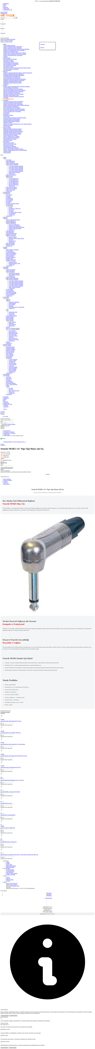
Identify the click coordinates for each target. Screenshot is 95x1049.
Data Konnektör (12, 370)
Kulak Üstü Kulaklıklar (20, 90)
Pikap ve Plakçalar (13, 338)
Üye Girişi (43, 44)
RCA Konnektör (12, 364)
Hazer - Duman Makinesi (21, 150)
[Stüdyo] (5, 56)
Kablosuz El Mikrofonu (14, 224)
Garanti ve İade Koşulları (11, 873)
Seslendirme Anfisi (13, 312)
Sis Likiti (11, 388)
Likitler (9, 151)
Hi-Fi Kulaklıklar (16, 92)
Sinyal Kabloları (15, 137)
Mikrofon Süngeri (13, 237)
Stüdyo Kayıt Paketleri (20, 50)
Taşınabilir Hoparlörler (20, 109)
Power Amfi (11, 313)
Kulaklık (5, 85)
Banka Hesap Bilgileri (11, 866)
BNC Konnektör (12, 369)
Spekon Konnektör (13, 367)
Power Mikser (12, 304)
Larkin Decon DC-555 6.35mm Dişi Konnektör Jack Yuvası (14, 755)
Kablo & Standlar (7, 127)
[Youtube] (49, 894)
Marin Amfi (11, 323)
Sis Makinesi (13, 146)
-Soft (41, 913)
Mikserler (11, 115)
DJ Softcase (11, 209)
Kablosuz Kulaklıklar (19, 94)
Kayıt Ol (42, 47)
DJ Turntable (13, 65)
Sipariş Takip (6, 8)
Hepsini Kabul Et (13, 1015)
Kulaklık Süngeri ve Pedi (14, 263)
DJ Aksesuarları (15, 69)
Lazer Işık (11, 145)
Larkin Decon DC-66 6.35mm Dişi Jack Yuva (11, 767)
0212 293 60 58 (4, 12)
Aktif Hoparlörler (16, 119)
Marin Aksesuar (12, 324)
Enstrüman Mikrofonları (20, 79)
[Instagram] (49, 895)
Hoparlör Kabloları (17, 130)
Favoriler (8, 880)
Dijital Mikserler (12, 303)
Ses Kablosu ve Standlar (8, 431)
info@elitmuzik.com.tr (14, 885)
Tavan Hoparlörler (17, 111)
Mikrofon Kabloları (17, 81)
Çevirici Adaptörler (13, 359)
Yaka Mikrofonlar (16, 77)
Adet (2, 465)
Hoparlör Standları (17, 134)
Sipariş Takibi (9, 864)
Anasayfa (8, 430)
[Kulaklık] (5, 97)
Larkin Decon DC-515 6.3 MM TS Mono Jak (11, 732)
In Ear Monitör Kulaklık (20, 117)
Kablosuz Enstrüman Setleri (15, 228)
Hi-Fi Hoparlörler (16, 107)
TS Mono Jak (12, 362)
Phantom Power (12, 241)
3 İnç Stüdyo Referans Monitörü (16, 166)
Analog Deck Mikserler (14, 302)
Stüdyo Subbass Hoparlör (14, 172)
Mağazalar (5, 7)
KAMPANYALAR (7, 9)
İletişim (5, 4)
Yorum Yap (3, 445)
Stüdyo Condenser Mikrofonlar (25, 72)
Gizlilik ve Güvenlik (10, 874)
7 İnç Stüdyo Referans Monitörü (16, 169)
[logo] (7, 16)
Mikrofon (5, 71)
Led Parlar (11, 142)
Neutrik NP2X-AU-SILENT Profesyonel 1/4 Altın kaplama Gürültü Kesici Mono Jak (19, 854)
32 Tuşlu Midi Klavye (14, 179)
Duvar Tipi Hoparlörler (20, 110)
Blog (4, 6)
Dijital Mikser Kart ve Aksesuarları (16, 307)
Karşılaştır (3, 713)
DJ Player (11, 60)
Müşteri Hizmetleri (10, 867)
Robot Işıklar (13, 144)
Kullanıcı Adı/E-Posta (5, 418)
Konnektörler (13, 139)
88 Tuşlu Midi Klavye (14, 184)
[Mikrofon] (6, 84)
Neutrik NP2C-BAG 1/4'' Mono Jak (8, 841)
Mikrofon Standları (17, 82)
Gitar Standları (14, 135)
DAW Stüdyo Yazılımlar (20, 54)
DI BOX (11, 122)
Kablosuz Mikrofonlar (19, 75)
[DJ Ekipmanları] (7, 70)
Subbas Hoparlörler (17, 102)
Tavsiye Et (5, 482)
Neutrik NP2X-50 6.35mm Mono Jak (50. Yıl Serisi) (12, 780)
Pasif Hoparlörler (16, 120)
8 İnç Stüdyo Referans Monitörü (16, 171)
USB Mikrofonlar (16, 76)
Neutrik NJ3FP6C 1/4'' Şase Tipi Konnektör (10, 791)
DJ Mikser (11, 61)
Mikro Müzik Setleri (13, 333)
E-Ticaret (43, 913)
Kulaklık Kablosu (13, 262)
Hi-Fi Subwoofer (12, 334)
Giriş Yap (3, 411)
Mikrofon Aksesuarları (19, 80)
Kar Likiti (11, 389)
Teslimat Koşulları (10, 869)
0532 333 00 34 (13, 884)
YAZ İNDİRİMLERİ (8, 99)
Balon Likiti (11, 391)
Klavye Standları (15, 136)
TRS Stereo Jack (12, 363)
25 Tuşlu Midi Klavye (14, 178)
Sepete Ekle (9, 468)
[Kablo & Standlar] (7, 140)
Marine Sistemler (16, 121)
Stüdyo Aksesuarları (18, 55)
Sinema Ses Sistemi (13, 335)
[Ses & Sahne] (6, 126)
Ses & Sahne (6, 114)
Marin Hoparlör (12, 322)
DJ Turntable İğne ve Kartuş (15, 212)
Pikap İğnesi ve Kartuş (14, 339)
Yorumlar (5, 481)
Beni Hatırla (5, 424)
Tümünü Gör (12, 173)
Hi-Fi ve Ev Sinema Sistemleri (24, 124)
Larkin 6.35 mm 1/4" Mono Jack (8, 827)
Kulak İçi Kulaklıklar (18, 91)
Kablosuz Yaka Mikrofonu (15, 226)
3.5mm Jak (11, 365)
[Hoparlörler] (6, 112)
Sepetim (8, 863)
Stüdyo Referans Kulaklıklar (23, 86)
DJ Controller (14, 59)
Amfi (8, 116)
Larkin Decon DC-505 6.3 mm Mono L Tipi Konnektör (13, 744)
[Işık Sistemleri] (7, 152)
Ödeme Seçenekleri (7, 480)
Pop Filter (11, 239)
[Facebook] (49, 893)
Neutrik (2, 444)
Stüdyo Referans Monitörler (23, 49)
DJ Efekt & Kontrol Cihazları (24, 67)
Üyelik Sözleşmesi (10, 870)
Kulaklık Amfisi (15, 95)
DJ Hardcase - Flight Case (14, 208)
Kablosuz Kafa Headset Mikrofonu (16, 227)
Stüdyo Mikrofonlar (17, 46)
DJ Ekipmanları (6, 57)
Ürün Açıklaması (7, 479)
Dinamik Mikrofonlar (19, 74)
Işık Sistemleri (6, 141)
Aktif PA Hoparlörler (18, 101)
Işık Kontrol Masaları (18, 149)
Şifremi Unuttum (11, 424)
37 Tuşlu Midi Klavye (14, 181)
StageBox (11, 305)
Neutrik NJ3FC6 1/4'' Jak (6, 803)
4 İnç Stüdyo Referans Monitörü (16, 167)
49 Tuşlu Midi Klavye (14, 182)
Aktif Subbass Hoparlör (14, 273)
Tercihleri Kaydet (12, 1047)
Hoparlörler (5, 100)
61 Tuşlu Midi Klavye (14, 183)
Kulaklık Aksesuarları (19, 96)
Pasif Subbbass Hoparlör (14, 274)
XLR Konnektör (12, 360)
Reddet (85, 1012)
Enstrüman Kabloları (18, 131)
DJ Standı (11, 211)
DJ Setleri (11, 66)
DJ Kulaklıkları (14, 62)
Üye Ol (7, 877)
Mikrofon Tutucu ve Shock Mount (16, 238)
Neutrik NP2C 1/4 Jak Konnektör (8, 814)
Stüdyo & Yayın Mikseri (20, 52)
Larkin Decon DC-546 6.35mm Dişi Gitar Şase (11, 721)
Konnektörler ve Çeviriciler (9, 433)
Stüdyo (4, 44)
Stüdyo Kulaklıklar (17, 47)
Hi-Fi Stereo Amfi (13, 332)
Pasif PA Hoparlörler (18, 104)
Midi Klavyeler (14, 51)
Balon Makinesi (15, 147)
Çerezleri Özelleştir (5, 1015)
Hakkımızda (6, 3)
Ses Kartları (12, 45)
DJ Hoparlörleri (15, 64)
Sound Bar (11, 337)
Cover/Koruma (12, 213)
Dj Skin (10, 207)
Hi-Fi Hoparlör (12, 330)
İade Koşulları (6, 484)
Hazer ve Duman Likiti (14, 390)
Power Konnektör (13, 368)
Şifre (2, 421)
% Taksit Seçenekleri (5, 470)
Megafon (11, 125)
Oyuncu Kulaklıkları (18, 89)
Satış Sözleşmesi (9, 872)
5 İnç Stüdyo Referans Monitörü (16, 168)
